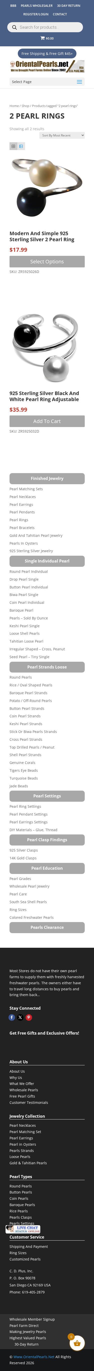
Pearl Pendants (22, 512)
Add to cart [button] (47, 421)
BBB (13, 6)
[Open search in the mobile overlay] (45, 27)
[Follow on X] (20, 1017)
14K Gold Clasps (23, 858)
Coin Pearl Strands (25, 716)
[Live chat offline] (23, 1229)
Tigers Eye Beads (24, 770)
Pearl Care (18, 894)
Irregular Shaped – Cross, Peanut (37, 649)
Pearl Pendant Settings (29, 814)
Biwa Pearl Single (24, 594)
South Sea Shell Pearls (28, 901)
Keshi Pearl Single (25, 625)
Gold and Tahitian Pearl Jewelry (36, 535)
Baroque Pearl (21, 610)
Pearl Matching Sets (26, 488)
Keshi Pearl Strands (26, 723)
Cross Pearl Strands (26, 739)
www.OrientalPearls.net (34, 1356)
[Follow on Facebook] (12, 1017)
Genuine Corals (22, 762)
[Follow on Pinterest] (29, 1017)
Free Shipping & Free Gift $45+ (47, 53)
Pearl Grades (20, 878)
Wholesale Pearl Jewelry (29, 886)
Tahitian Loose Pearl (26, 641)
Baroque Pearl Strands (28, 692)
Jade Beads (19, 786)
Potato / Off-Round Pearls (31, 700)
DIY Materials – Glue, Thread (33, 829)
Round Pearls (21, 677)
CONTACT (60, 14)
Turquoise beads (24, 778)
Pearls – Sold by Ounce (29, 618)
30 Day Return (68, 6)
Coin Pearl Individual (27, 602)
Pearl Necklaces (23, 496)
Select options (47, 261)
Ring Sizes (18, 909)
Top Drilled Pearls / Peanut (32, 747)
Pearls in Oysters (24, 543)
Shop (25, 105)
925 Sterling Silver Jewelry (31, 550)
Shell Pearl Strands (25, 754)
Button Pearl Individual (29, 587)
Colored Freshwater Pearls (32, 917)
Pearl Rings (19, 519)
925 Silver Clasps (24, 850)
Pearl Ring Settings (25, 806)
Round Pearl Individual (29, 571)
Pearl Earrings (21, 504)
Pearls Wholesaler (37, 6)
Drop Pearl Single (24, 579)
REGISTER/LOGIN (35, 14)
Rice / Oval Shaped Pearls (31, 685)
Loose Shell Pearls (25, 633)
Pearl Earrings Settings (29, 822)
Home (14, 105)
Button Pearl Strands (27, 708)
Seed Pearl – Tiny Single (29, 656)
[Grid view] (13, 146)
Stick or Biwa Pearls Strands (33, 731)
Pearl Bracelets (22, 527)
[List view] (21, 146)
